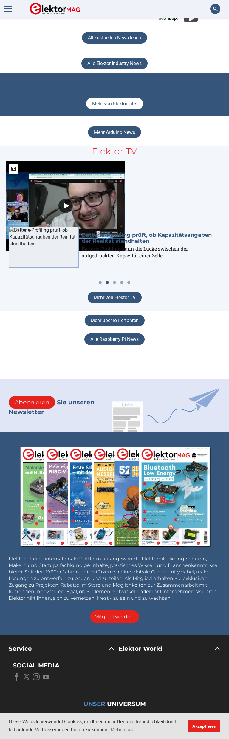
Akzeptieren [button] (204, 726)
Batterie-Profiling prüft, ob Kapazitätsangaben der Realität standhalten (147, 238)
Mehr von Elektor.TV (115, 297)
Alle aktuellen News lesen (114, 38)
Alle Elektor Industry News (114, 63)
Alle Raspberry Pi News (114, 339)
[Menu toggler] (8, 9)
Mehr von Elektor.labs (114, 103)
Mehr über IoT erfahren (115, 320)
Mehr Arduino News (114, 132)
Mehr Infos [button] (122, 729)
